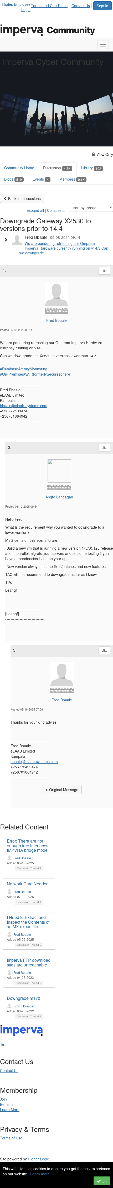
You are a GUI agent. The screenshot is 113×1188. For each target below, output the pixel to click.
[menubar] (61, 4)
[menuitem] (50, 4)
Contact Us (80, 5)
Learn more (40, 1173)
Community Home (19, 167)
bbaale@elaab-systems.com (23, 405)
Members (72, 179)
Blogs (13, 179)
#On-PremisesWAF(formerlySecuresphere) (35, 374)
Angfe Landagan (59, 497)
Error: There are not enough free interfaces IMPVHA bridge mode (27, 845)
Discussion (56, 167)
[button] (7, 239)
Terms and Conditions (49, 5)
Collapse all (56, 210)
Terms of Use (11, 1137)
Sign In (102, 5)
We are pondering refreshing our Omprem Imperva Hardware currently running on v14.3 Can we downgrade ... (63, 248)
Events (41, 179)
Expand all (35, 210)
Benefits (6, 1104)
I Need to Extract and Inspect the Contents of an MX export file (28, 921)
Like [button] (104, 270)
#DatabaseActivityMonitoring (23, 368)
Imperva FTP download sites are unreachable (28, 962)
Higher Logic (38, 1158)
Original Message (63, 789)
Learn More (9, 1109)
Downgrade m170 (23, 998)
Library (91, 167)
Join (3, 1099)
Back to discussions (24, 198)
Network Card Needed (28, 884)
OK (104, 1181)
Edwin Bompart (24, 1006)
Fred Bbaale (56, 320)
